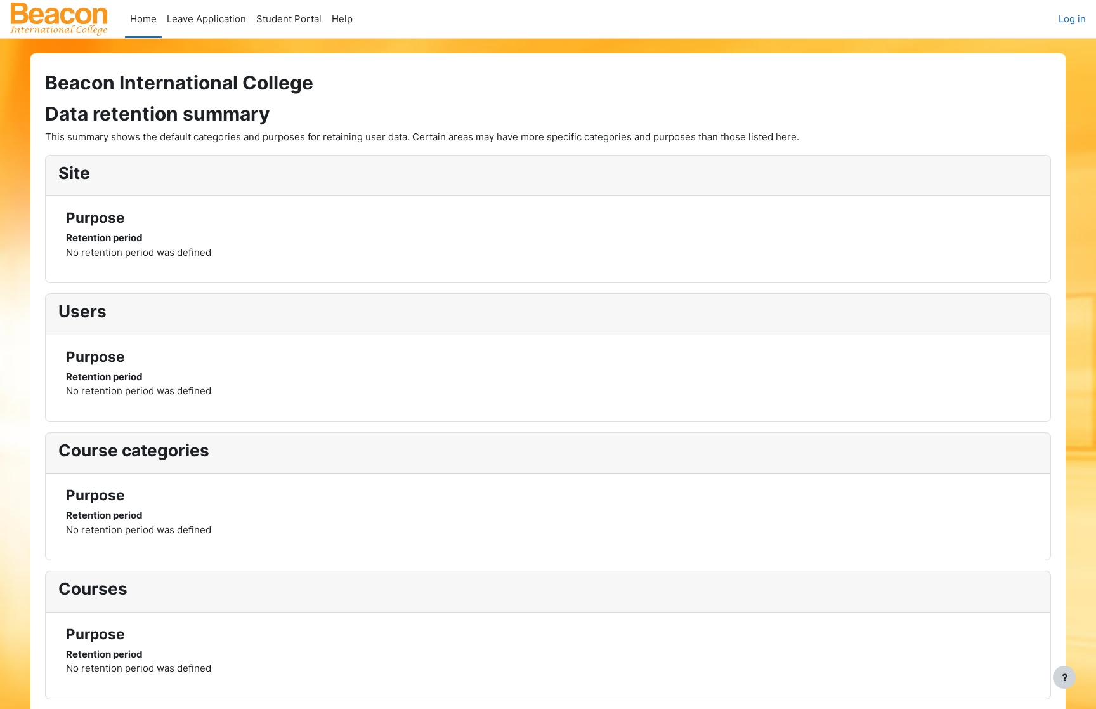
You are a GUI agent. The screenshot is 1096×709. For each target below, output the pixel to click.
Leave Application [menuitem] (206, 19)
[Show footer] (1064, 677)
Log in (1072, 19)
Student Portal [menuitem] (289, 19)
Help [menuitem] (342, 19)
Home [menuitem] (143, 19)
